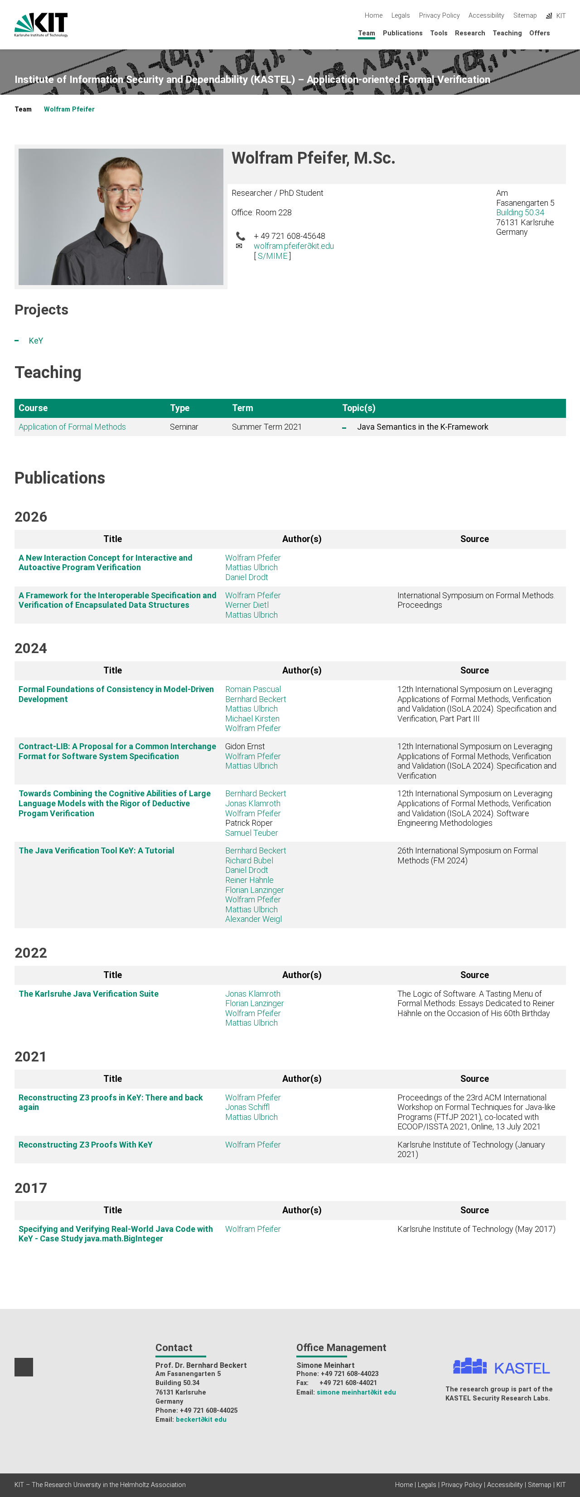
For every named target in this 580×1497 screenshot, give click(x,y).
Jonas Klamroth (252, 803)
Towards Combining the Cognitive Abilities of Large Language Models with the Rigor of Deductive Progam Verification (115, 803)
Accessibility (486, 15)
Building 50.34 (520, 212)
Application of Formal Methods (72, 426)
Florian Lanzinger (254, 890)
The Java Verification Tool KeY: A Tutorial (96, 850)
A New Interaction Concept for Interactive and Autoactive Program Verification (106, 562)
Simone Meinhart (325, 1365)
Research (470, 33)
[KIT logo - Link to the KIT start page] (41, 25)
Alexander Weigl (253, 919)
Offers (539, 33)
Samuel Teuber (251, 833)
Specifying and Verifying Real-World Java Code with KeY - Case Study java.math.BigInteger (116, 1234)
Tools (439, 33)
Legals (401, 15)
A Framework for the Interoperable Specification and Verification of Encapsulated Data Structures (118, 600)
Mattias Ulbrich (251, 567)
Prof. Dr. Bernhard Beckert (201, 1365)
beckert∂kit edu (201, 1420)
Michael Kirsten (252, 718)
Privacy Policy (439, 15)
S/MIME (272, 256)
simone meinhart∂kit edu (356, 1392)
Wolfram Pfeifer (69, 109)
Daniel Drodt (246, 577)
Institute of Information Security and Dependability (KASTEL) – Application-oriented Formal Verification (252, 79)
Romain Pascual (253, 689)
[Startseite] (563, 33)
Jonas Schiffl (247, 1107)
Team (366, 33)
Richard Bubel (249, 860)
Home (373, 15)
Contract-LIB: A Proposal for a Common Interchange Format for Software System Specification (117, 751)
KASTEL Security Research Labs (496, 1398)
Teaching (507, 33)
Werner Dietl (247, 605)
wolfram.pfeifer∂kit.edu (294, 246)
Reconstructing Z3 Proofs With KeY (86, 1144)
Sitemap (525, 15)
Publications (403, 33)
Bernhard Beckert (255, 699)
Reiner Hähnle (249, 880)
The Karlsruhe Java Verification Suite (89, 993)
